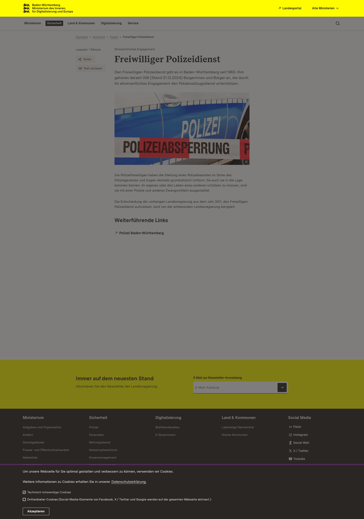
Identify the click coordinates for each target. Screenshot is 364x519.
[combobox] (326, 8)
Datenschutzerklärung (128, 482)
